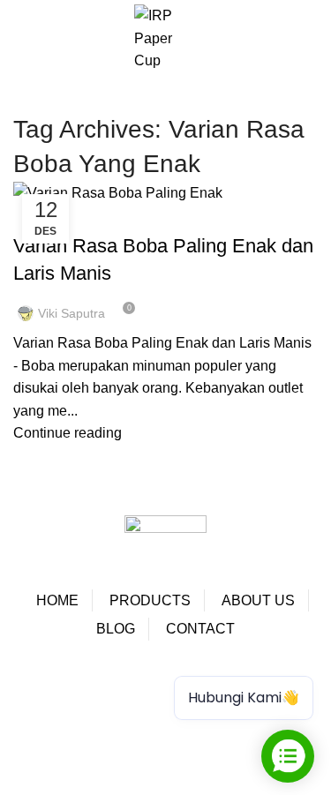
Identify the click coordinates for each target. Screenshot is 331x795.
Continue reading (67, 432)
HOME (57, 600)
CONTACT (200, 628)
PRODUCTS (150, 600)
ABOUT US (258, 600)
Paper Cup (47, 678)
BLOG (115, 628)
